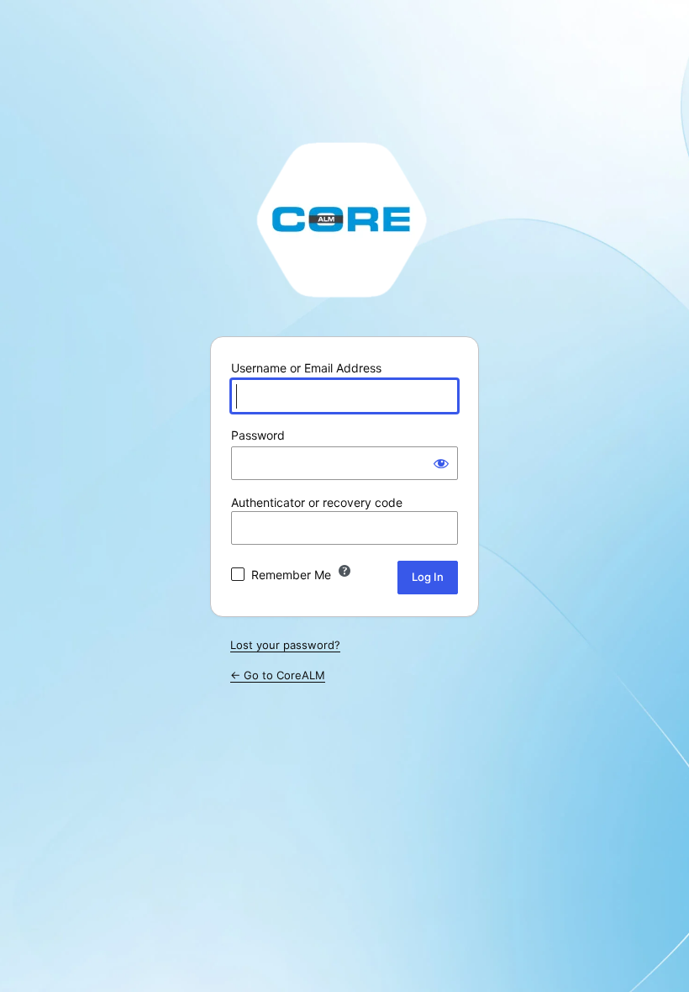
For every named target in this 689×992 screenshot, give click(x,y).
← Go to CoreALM (277, 675)
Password (258, 435)
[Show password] (441, 463)
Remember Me (291, 574)
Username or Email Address (306, 368)
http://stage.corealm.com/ (344, 218)
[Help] (344, 571)
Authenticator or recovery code (316, 502)
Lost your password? (285, 645)
